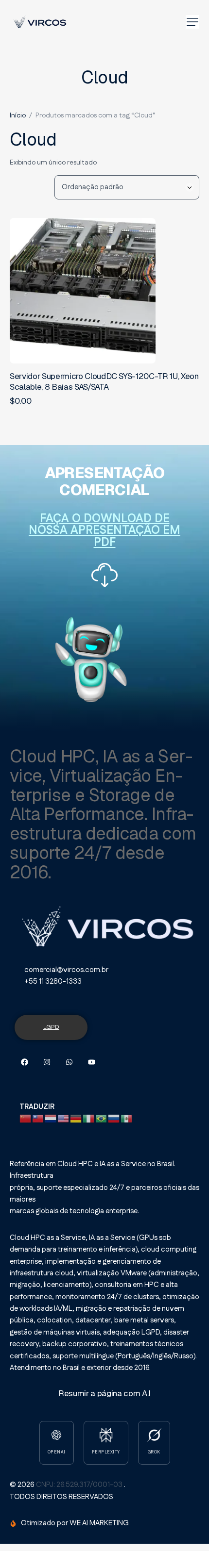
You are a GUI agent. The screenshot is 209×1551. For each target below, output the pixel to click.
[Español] (127, 1118)
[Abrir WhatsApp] (182, 1526)
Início (18, 115)
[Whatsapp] (69, 1062)
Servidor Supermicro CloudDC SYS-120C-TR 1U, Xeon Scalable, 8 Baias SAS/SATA (104, 381)
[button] (192, 22)
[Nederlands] (51, 1118)
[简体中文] (25, 1118)
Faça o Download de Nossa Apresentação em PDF (104, 531)
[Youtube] (92, 1062)
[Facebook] (25, 1062)
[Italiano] (89, 1118)
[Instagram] (47, 1062)
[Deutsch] (76, 1118)
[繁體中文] (38, 1118)
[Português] (101, 1118)
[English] (63, 1118)
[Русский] (114, 1118)
